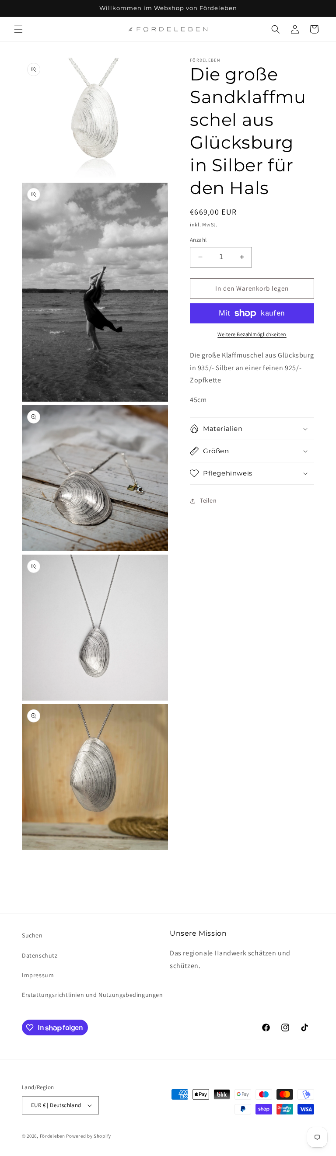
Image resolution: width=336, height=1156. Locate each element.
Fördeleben (52, 1136)
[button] (18, 29)
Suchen (32, 935)
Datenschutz (40, 955)
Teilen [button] (208, 500)
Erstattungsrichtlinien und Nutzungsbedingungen (92, 995)
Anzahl (198, 239)
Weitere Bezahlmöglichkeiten (252, 334)
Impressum (38, 975)
